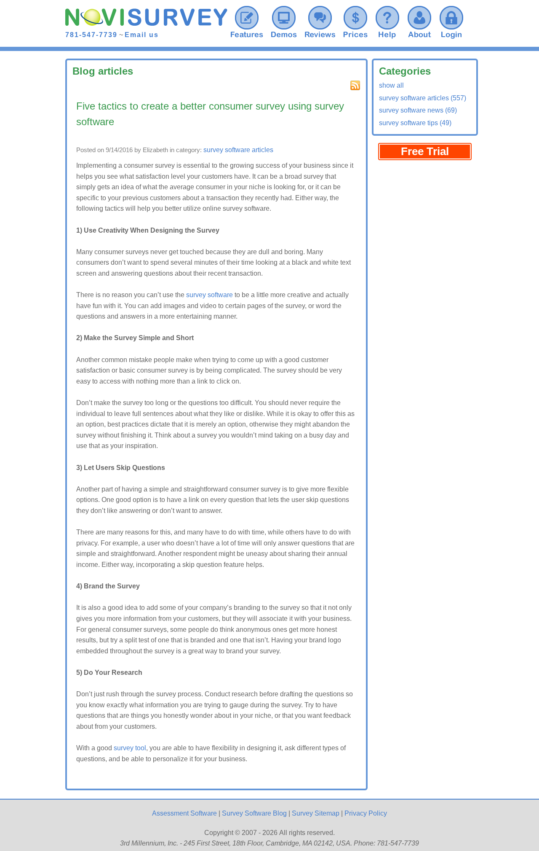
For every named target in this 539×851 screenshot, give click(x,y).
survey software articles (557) (422, 98)
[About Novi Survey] (419, 21)
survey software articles (238, 149)
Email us (142, 34)
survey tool (130, 748)
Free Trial (425, 151)
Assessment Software (184, 813)
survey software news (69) (418, 110)
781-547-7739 (91, 34)
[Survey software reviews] (246, 21)
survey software (209, 294)
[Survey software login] (451, 21)
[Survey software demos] (284, 21)
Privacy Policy (365, 813)
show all (391, 85)
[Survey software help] (387, 21)
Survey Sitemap (315, 813)
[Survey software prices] (355, 21)
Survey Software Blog (254, 813)
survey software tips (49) (415, 122)
